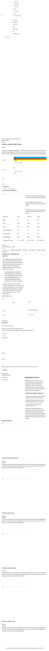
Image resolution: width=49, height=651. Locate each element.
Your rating (4, 333)
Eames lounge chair (8, 513)
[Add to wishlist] (3, 470)
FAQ (14, 31)
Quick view (3, 476)
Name (3, 353)
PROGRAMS (15, 22)
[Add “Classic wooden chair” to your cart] (3, 636)
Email (3, 359)
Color (4, 160)
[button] (25, 18)
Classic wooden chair (8, 621)
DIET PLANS (15, 29)
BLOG (14, 27)
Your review (5, 337)
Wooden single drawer (9, 568)
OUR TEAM (15, 24)
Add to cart (6, 186)
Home (3, 138)
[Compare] (3, 455)
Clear (15, 173)
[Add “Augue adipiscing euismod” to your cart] (3, 473)
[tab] (6, 250)
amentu (27, 205)
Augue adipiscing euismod (10, 458)
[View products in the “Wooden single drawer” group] (3, 581)
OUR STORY (15, 20)
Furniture (7, 138)
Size (4, 169)
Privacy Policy (17, 15)
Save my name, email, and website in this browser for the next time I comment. (19, 366)
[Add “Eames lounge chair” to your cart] (3, 528)
